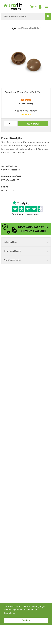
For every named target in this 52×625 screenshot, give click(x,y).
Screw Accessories (10, 169)
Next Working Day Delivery (30, 28)
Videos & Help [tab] (10, 242)
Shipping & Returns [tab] (12, 251)
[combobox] (23, 16)
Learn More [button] (9, 613)
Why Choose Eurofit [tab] (12, 260)
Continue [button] (26, 620)
